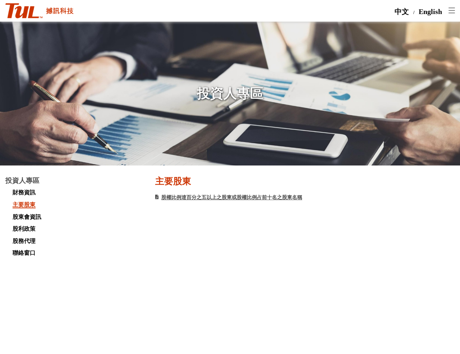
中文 (402, 11)
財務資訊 (24, 192)
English (430, 11)
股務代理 (24, 241)
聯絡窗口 (24, 253)
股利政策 (24, 229)
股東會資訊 (27, 217)
